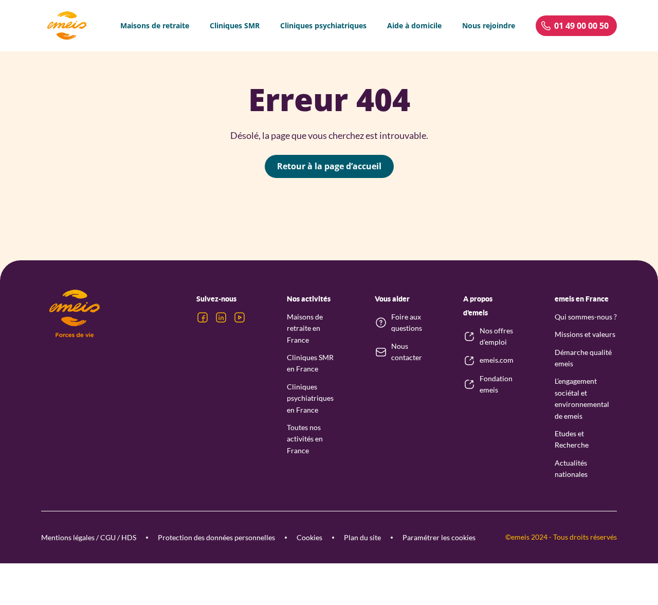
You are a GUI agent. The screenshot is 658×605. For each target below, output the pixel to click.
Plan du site (362, 537)
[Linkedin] (221, 317)
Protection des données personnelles (216, 537)
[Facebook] (202, 317)
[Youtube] (239, 317)
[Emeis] (67, 25)
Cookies (309, 537)
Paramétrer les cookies (439, 537)
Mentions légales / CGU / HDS (88, 537)
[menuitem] (154, 26)
